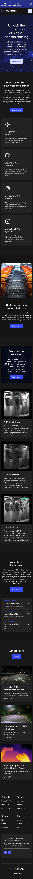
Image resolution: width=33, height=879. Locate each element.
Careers (19, 824)
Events (3, 824)
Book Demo (16, 61)
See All (16, 657)
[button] (30, 11)
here (20, 5)
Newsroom (5, 827)
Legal (18, 827)
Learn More (16, 326)
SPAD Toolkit (5, 804)
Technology (21, 801)
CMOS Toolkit (6, 808)
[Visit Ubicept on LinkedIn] (5, 852)
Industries (20, 804)
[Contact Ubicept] (9, 852)
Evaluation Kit (6, 801)
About (19, 820)
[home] (9, 11)
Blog (3, 820)
